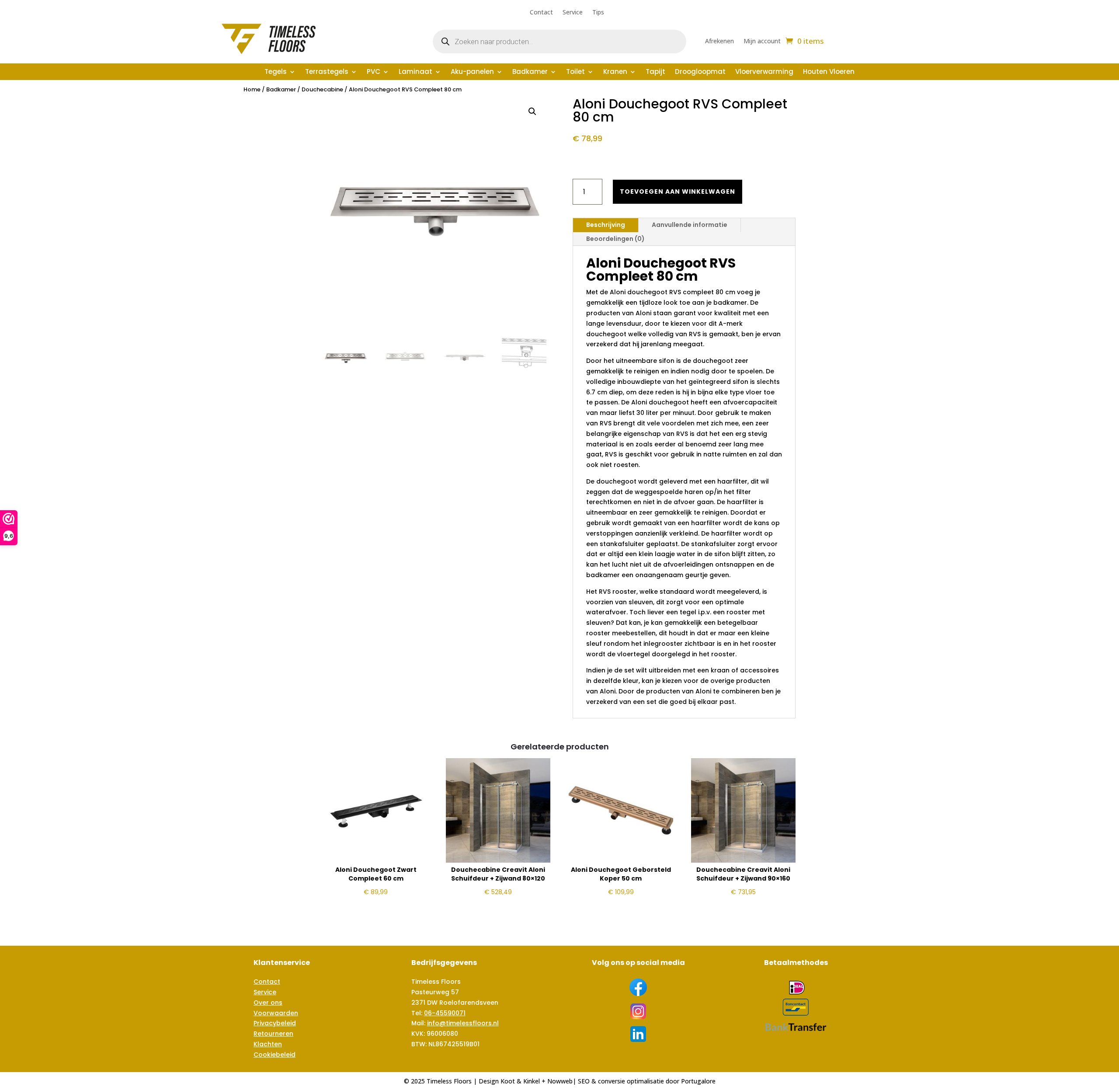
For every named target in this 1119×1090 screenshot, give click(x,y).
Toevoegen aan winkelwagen (677, 191)
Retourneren (273, 1033)
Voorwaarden (276, 1013)
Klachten (268, 1044)
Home (252, 89)
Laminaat (415, 72)
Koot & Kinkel (520, 1081)
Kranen (615, 72)
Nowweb (560, 1081)
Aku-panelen (472, 72)
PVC (373, 72)
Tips (598, 12)
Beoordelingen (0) (615, 238)
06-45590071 (445, 1013)
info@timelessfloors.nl (463, 1023)
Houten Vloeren (829, 72)
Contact (541, 12)
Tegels (275, 72)
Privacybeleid (275, 1023)
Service (573, 12)
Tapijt (655, 72)
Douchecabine (322, 89)
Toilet (575, 72)
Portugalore (698, 1081)
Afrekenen (719, 41)
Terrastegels (326, 72)
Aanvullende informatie (689, 224)
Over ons (268, 1002)
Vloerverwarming (764, 72)
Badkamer (530, 72)
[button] (532, 111)
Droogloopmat (700, 72)
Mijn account (762, 41)
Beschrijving (605, 224)
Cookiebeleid (274, 1054)
